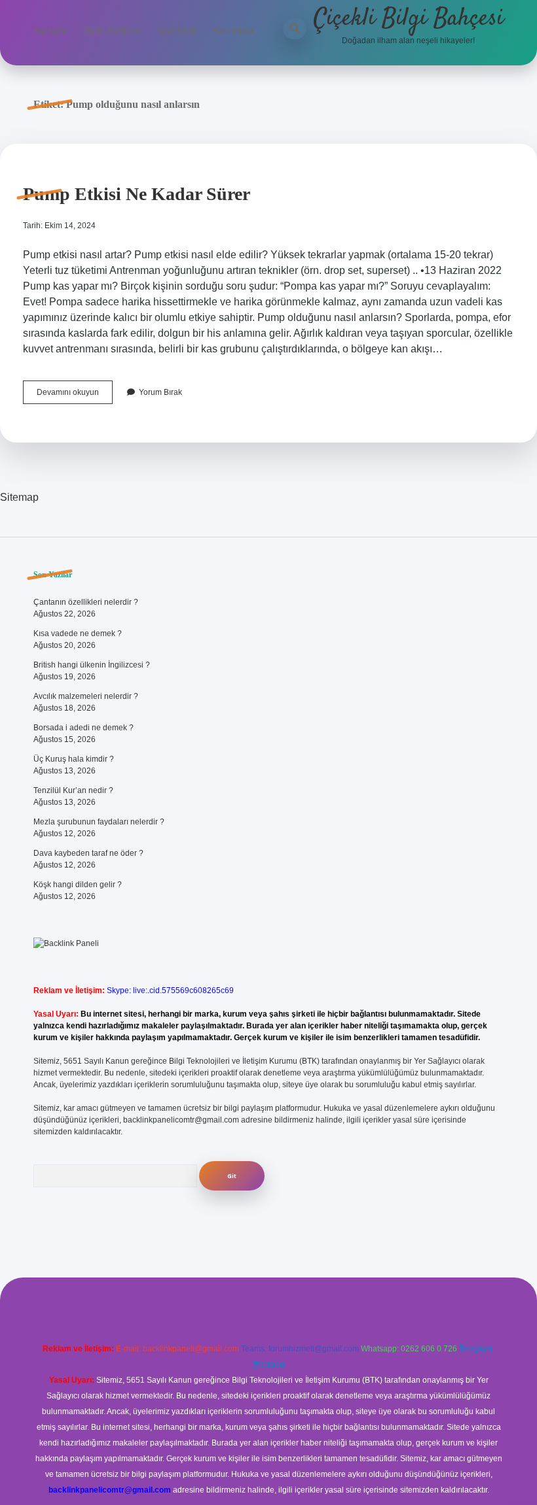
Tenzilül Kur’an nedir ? (73, 790)
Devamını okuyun (75, 395)
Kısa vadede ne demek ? (77, 633)
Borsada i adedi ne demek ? (83, 727)
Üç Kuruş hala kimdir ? (73, 759)
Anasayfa (50, 30)
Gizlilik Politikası (111, 30)
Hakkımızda (233, 30)
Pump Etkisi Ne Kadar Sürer (136, 194)
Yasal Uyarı (176, 30)
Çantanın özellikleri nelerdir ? (85, 602)
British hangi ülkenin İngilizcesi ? (91, 664)
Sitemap (19, 497)
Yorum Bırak (160, 392)
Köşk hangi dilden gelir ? (77, 884)
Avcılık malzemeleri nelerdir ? (85, 696)
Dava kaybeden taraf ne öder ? (88, 853)
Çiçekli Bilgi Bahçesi (409, 18)
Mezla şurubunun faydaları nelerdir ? (98, 821)
